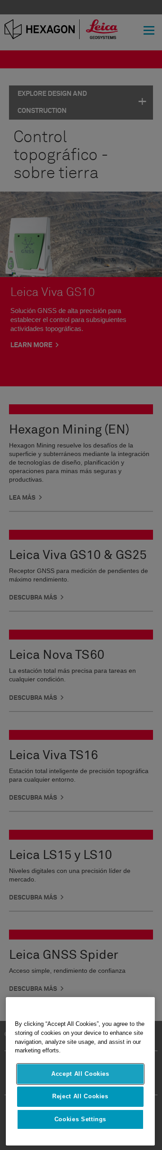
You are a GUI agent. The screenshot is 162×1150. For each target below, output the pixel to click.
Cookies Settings (80, 1119)
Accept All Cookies (80, 1073)
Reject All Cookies (80, 1096)
